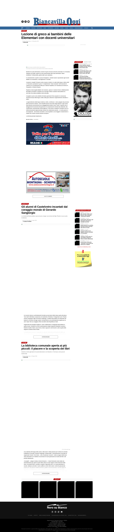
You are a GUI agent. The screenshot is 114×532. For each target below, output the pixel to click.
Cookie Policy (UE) (72, 515)
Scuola (71, 28)
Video (57, 31)
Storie (61, 28)
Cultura (57, 28)
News (45, 28)
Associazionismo (79, 28)
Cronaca (28, 28)
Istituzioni (39, 28)
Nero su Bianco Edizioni (44, 515)
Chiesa (66, 28)
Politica (33, 28)
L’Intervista (50, 28)
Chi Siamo (30, 515)
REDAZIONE (25, 42)
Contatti (36, 515)
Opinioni (86, 28)
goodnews (36, 119)
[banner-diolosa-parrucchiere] (82, 116)
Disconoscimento (82, 515)
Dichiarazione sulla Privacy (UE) (59, 515)
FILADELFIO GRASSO (27, 221)
